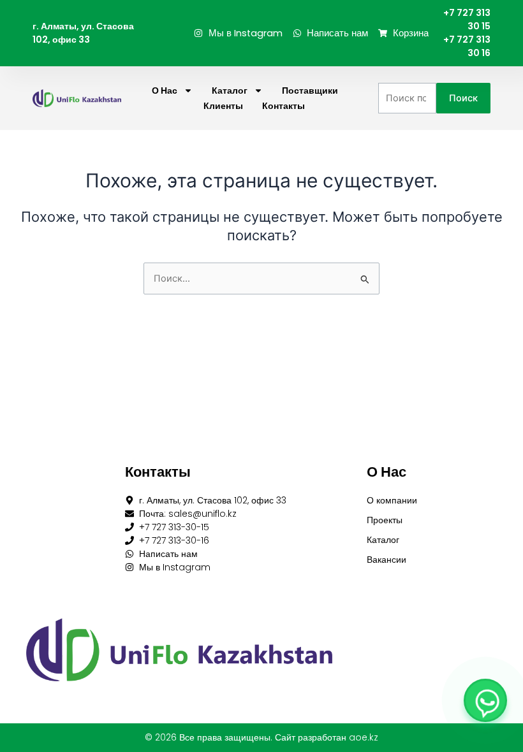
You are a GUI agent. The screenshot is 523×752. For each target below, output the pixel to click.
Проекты (384, 520)
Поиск (463, 98)
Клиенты (223, 105)
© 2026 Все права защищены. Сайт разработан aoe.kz (261, 737)
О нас (164, 90)
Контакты (283, 105)
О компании (392, 500)
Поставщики (310, 90)
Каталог (229, 90)
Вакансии (386, 559)
